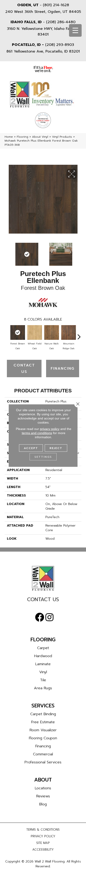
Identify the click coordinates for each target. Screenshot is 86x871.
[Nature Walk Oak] (51, 332)
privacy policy (49, 429)
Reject (56, 448)
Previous (7, 252)
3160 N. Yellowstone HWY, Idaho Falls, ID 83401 (43, 31)
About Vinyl (40, 137)
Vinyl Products (62, 137)
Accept (31, 448)
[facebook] (39, 617)
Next (79, 252)
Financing (63, 368)
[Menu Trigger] (75, 30)
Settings (43, 457)
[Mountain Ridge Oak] (68, 332)
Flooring (22, 137)
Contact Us (24, 368)
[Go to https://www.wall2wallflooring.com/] (43, 578)
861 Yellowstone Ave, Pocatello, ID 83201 (43, 51)
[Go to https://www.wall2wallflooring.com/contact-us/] (43, 601)
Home (9, 137)
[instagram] (49, 617)
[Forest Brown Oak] (17, 332)
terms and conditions (37, 433)
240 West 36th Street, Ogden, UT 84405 (43, 11)
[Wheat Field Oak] (34, 332)
